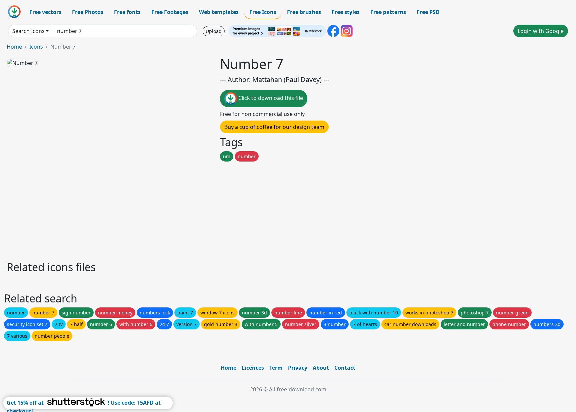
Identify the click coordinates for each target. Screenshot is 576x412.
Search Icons (28, 31)
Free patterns (388, 12)
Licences (253, 367)
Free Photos (87, 12)
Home (14, 46)
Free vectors (45, 12)
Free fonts (127, 12)
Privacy (297, 367)
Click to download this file (270, 98)
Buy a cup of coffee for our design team (274, 127)
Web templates (219, 12)
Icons (36, 46)
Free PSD (428, 12)
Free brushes (304, 12)
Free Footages (169, 12)
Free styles (346, 12)
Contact (344, 367)
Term (276, 367)
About (321, 367)
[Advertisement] (206, 209)
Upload (214, 31)
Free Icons (262, 12)
